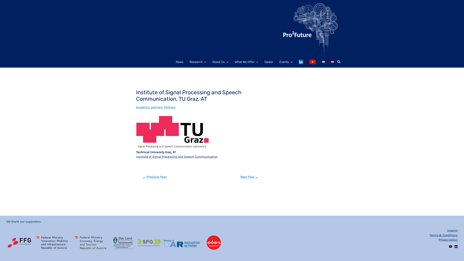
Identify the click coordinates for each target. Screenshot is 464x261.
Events (284, 62)
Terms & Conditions (444, 235)
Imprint (452, 230)
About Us (218, 62)
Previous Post (154, 176)
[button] (339, 62)
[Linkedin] (456, 246)
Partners (170, 107)
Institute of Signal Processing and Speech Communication (177, 156)
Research (196, 62)
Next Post (249, 176)
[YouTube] (450, 246)
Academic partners (149, 107)
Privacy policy (448, 239)
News (179, 62)
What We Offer (244, 62)
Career (268, 62)
